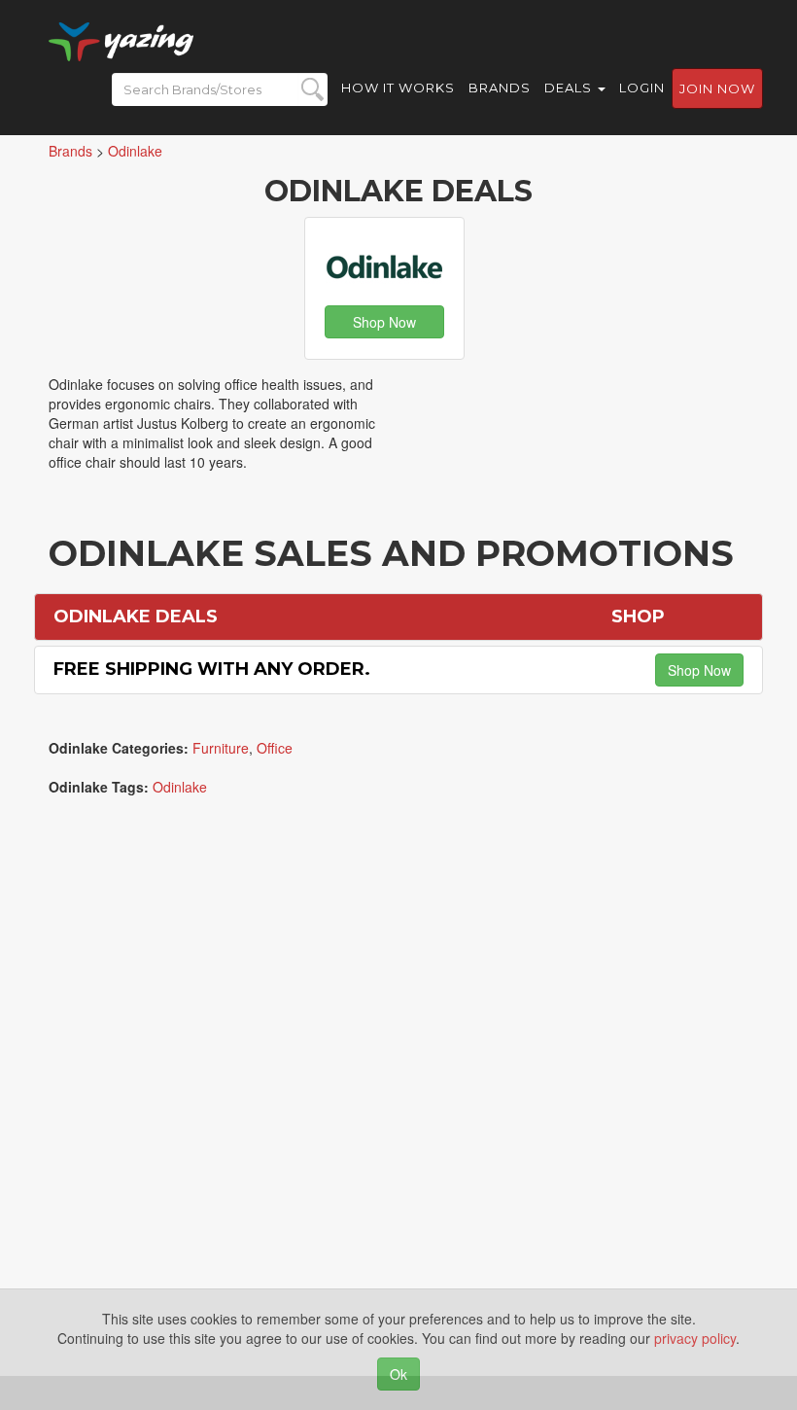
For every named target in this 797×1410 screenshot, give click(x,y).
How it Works (398, 87)
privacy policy (695, 1338)
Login (642, 87)
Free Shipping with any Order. (211, 669)
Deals (570, 87)
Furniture (220, 748)
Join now (717, 88)
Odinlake (180, 786)
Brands (499, 87)
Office (275, 748)
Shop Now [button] (384, 322)
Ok (398, 1374)
